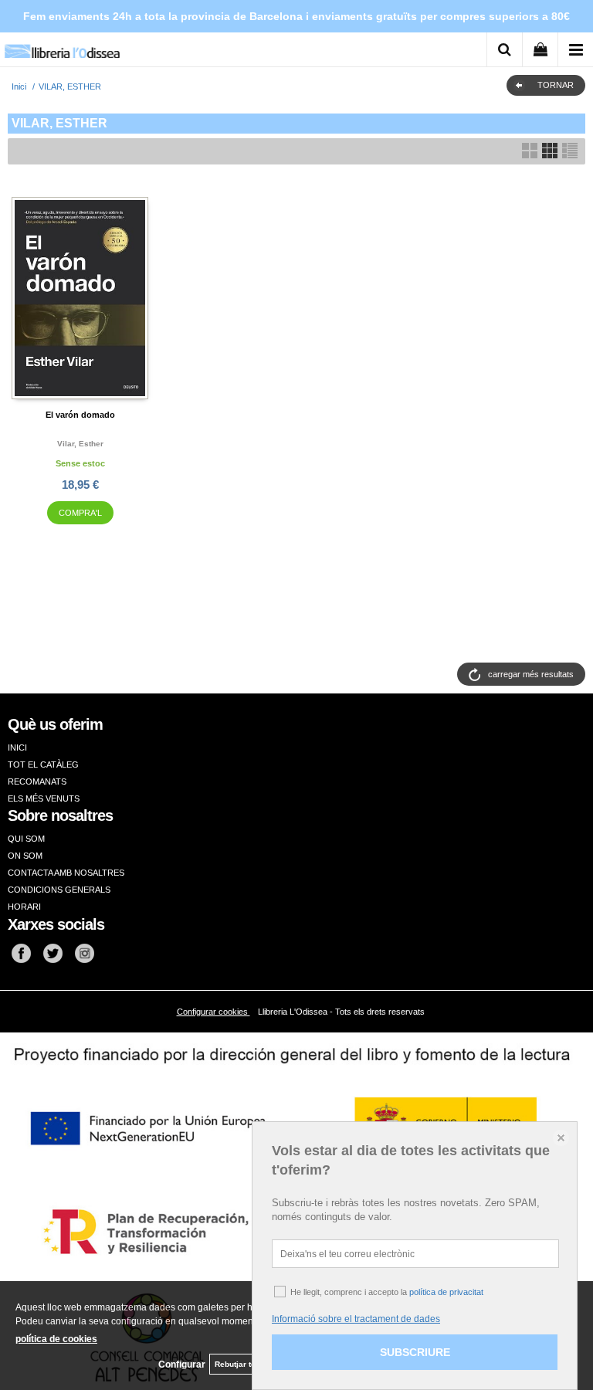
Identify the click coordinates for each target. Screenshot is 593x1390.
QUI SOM (26, 838)
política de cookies (56, 1339)
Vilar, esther (80, 443)
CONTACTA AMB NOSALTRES (66, 872)
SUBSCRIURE (415, 1352)
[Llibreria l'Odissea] (62, 46)
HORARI (24, 906)
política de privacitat (446, 1292)
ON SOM (25, 855)
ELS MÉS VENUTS (44, 798)
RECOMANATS (37, 781)
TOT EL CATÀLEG (43, 764)
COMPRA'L (80, 512)
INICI (17, 747)
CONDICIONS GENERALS (59, 889)
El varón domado (80, 414)
